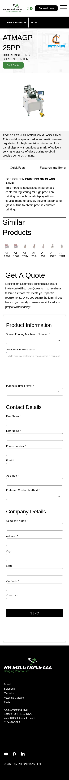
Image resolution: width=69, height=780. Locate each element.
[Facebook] (14, 754)
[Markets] (39, 693)
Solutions (9, 688)
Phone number (15, 446)
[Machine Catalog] (39, 697)
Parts (7, 702)
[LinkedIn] (22, 754)
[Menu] (63, 8)
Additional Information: (20, 349)
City (8, 551)
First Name (12, 416)
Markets (9, 693)
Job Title (11, 475)
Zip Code (11, 581)
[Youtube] (6, 754)
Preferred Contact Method (22, 490)
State (9, 565)
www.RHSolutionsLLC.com (19, 718)
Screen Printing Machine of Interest (27, 334)
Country (11, 595)
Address (11, 536)
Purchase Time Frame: (19, 385)
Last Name (12, 430)
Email (9, 460)
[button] (29, 8)
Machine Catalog (14, 697)
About (7, 684)
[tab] (18, 167)
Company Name (16, 520)
